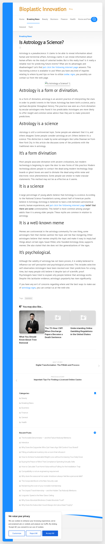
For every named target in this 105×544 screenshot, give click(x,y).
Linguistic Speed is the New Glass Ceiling (38, 495)
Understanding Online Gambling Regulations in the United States (81, 331)
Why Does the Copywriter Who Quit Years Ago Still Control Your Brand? (50, 447)
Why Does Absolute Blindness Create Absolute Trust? (43, 500)
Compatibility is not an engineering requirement (40, 471)
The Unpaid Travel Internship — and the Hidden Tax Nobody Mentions (49, 491)
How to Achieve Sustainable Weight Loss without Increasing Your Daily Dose (52, 457)
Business (54, 19)
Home (21, 19)
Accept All (50, 533)
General (22, 27)
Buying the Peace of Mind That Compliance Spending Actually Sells (48, 462)
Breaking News (33, 19)
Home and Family (85, 19)
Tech (30, 27)
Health (73, 19)
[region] (33, 525)
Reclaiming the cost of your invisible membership (41, 486)
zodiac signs (69, 74)
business (28, 298)
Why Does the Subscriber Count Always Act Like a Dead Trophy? (47, 505)
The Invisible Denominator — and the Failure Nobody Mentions (46, 438)
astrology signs (29, 287)
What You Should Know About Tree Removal (28, 339)
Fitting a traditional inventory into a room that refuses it (43, 452)
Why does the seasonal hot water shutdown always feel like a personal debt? (52, 476)
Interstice (25, 443)
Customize (16, 533)
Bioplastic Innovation (42, 8)
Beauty (45, 19)
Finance (64, 19)
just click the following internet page (60, 67)
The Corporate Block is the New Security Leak (40, 481)
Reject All (33, 533)
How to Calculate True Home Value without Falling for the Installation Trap (51, 467)
